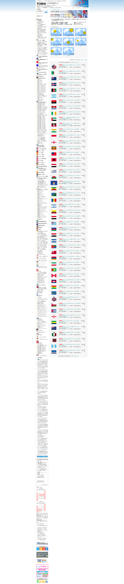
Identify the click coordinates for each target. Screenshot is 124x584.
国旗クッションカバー (41, 202)
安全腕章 (40, 334)
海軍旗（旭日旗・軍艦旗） (42, 288)
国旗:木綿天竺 (39, 80)
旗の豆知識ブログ (40, 22)
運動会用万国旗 (40, 302)
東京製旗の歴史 (40, 25)
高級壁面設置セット (40, 134)
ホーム (50, 9)
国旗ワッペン (39, 195)
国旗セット (39, 79)
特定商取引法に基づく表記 (42, 37)
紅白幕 (39, 271)
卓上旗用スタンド (40, 320)
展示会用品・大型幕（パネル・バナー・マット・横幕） (41, 267)
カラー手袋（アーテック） (42, 310)
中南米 (81, 36)
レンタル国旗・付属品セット (42, 169)
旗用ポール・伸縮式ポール (42, 95)
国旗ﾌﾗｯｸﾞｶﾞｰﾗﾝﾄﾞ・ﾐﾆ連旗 (42, 203)
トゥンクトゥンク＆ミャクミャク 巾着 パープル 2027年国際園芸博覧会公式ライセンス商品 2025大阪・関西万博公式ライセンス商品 (42, 432)
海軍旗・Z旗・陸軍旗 (42, 287)
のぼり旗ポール (40, 253)
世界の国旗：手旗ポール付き (42, 114)
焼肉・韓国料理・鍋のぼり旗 (42, 238)
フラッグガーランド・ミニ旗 (42, 185)
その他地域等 (68, 55)
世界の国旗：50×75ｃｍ (41, 346)
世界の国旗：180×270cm (41, 127)
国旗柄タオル (39, 204)
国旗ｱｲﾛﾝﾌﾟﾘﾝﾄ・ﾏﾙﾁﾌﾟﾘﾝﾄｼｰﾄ (42, 206)
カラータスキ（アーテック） (42, 314)
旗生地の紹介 (39, 531)
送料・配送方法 (40, 34)
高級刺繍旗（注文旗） (41, 42)
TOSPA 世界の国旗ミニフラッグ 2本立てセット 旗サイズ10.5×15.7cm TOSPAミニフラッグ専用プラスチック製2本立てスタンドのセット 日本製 (42, 443)
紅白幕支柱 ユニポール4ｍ (42, 276)
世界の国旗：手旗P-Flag (41, 110)
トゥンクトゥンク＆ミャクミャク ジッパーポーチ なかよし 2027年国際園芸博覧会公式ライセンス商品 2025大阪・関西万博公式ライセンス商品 (42, 362)
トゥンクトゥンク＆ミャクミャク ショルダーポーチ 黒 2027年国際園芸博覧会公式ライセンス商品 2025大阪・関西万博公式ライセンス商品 (42, 397)
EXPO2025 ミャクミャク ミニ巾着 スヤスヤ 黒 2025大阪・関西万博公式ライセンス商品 (42, 385)
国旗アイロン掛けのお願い (42, 32)
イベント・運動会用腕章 (41, 301)
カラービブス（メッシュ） (42, 304)
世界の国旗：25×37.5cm (41, 118)
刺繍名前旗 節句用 (41, 332)
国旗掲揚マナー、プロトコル (42, 530)
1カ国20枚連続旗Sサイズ (41, 182)
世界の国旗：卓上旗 (40, 104)
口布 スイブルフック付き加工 (42, 53)
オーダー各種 (39, 46)
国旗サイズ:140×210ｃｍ (41, 89)
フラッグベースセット (41, 136)
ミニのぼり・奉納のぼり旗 (43, 256)
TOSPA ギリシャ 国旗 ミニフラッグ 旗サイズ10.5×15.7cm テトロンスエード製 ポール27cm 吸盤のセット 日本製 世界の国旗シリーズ (42, 403)
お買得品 (40, 342)
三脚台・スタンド (40, 143)
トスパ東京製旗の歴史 (51, 7)
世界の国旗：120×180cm (41, 125)
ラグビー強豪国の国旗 (41, 139)
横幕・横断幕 (39, 250)
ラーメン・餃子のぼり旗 (41, 234)
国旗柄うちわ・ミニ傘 (41, 217)
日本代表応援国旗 (40, 94)
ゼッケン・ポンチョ (40, 300)
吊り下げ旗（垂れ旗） (42, 258)
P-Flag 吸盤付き (40, 113)
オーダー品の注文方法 (41, 534)
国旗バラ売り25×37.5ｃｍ (41, 187)
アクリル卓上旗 (40, 344)
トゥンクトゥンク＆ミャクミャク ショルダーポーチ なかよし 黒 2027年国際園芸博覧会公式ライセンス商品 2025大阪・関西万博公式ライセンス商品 (42, 371)
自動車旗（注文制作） (41, 50)
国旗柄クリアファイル (41, 209)
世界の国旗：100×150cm (41, 124)
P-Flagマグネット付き (41, 111)
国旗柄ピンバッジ (40, 212)
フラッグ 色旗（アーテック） (42, 316)
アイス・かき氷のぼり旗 (41, 249)
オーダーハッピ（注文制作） (42, 47)
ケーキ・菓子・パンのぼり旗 (42, 243)
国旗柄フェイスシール (41, 210)
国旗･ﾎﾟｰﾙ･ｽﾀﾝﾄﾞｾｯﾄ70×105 (42, 129)
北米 (68, 36)
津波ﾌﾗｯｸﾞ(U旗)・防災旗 (42, 260)
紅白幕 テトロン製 (40, 274)
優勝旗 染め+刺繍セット (42, 535)
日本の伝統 (40, 330)
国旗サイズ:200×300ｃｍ (41, 92)
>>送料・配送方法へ (52, 5)
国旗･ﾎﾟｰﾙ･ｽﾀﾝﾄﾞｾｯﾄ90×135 (42, 131)
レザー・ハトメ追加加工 (41, 51)
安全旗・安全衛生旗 (41, 284)
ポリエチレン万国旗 (40, 180)
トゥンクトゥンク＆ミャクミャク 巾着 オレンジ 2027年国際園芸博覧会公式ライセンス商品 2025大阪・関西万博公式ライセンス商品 (42, 414)
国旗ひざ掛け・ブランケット (42, 198)
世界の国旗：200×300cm (41, 128)
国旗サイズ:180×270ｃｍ (41, 90)
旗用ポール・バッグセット (42, 96)
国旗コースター (40, 199)
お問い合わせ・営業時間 (41, 538)
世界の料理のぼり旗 (40, 236)
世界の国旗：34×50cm (41, 117)
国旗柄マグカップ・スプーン (42, 211)
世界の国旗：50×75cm (41, 120)
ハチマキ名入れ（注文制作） (42, 49)
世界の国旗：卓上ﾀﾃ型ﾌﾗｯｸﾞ (42, 109)
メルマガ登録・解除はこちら (42, 525)
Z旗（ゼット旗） (40, 289)
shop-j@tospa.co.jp (40, 480)
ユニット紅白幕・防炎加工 (42, 272)
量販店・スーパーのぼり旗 (42, 247)
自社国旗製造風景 (44, 7)
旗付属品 (40, 318)
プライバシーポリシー (41, 38)
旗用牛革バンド (40, 327)
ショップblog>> (44, 484)
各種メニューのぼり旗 (41, 240)
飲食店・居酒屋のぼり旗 (41, 233)
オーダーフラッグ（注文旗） (42, 41)
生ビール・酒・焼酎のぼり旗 (42, 242)
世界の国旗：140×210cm (41, 126)
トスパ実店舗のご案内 (41, 539)
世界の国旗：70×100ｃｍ (41, 347)
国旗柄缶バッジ (40, 213)
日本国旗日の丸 (40, 353)
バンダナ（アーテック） (41, 315)
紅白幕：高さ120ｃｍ (41, 281)
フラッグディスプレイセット (42, 133)
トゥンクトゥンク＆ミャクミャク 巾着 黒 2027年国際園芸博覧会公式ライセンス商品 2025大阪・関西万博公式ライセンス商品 (42, 426)
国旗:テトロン (39, 81)
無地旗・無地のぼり (40, 305)
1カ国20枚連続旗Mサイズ (41, 181)
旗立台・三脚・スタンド (41, 324)
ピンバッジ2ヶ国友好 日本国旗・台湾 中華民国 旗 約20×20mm (42, 392)
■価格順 (82, 59)
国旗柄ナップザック (40, 197)
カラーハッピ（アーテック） (42, 309)
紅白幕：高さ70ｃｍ (40, 279)
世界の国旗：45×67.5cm (41, 119)
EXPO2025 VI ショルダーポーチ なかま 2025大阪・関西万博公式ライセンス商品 (42, 366)
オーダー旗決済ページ (43, 355)
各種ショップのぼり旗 (41, 248)
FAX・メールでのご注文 (41, 54)
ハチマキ (38, 296)
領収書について (40, 36)
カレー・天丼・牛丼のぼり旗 (42, 241)
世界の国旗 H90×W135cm (55, 9)
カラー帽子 (39, 297)
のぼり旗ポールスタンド (41, 254)
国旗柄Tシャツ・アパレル (41, 216)
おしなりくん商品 (42, 336)
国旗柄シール (39, 205)
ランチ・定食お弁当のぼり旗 (42, 235)
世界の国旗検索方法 (40, 532)
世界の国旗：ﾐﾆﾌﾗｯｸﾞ (41, 105)
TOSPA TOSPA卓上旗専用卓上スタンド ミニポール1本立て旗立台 (42, 381)
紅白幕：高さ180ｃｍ (41, 282)
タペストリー (39, 218)
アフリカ (56, 55)
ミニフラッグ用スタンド (41, 321)
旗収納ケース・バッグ (41, 325)
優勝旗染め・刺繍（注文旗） (42, 43)
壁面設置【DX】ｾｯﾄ (40, 135)
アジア (56, 36)
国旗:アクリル (39, 82)
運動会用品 (40, 295)
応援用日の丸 (39, 352)
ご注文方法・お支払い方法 (42, 527)
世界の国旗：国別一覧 (41, 103)
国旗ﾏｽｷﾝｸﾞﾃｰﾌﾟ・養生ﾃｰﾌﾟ (42, 207)
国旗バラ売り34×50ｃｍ (41, 186)
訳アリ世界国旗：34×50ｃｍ (42, 345)
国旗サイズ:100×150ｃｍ (41, 87)
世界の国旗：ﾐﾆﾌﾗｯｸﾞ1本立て (42, 106)
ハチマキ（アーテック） (41, 312)
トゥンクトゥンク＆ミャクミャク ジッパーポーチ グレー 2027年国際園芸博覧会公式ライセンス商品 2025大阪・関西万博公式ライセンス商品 (42, 420)
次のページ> (76, 62)
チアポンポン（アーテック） (42, 311)
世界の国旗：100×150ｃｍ (41, 349)
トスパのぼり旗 (40, 232)
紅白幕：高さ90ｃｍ (40, 280)
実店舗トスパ (39, 7)
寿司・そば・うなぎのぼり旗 (42, 239)
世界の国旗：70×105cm (41, 121)
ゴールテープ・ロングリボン (42, 307)
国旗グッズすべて (40, 190)
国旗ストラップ (40, 191)
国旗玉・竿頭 (39, 97)
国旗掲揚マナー (40, 27)
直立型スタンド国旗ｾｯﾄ (41, 132)
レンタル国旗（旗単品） (41, 170)
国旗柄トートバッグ (40, 214)
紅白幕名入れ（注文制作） (42, 48)
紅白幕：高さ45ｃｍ (40, 278)
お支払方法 (39, 33)
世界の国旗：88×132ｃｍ (41, 348)
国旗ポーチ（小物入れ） (41, 196)
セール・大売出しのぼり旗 (42, 246)
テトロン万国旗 (40, 179)
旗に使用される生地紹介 (41, 29)
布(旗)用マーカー (40, 219)
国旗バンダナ (39, 192)
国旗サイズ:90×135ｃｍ (41, 86)
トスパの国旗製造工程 (41, 24)
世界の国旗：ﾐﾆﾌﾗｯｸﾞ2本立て (42, 107)
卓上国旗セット (40, 93)
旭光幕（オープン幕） (41, 308)
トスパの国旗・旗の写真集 (42, 26)
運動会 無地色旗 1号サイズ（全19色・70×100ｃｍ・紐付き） (42, 388)
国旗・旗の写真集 (58, 7)
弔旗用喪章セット (40, 100)
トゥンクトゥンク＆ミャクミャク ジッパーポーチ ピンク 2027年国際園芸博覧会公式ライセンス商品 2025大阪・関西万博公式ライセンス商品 (42, 451)
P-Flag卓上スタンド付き (41, 112)
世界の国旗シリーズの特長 (42, 528)
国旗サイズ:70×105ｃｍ (41, 85)
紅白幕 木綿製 (40, 275)
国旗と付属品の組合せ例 (41, 30)
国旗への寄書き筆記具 (41, 31)
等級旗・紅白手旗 (40, 303)
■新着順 (85, 59)
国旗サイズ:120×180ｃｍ (41, 88)
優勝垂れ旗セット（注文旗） (42, 44)
